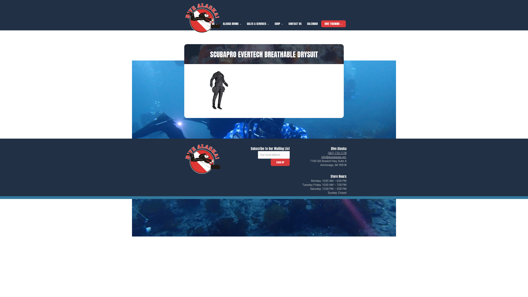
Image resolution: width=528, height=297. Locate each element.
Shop (277, 24)
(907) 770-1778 (337, 153)
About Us (209, 24)
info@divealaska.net (333, 157)
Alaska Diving (230, 24)
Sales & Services (256, 24)
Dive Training (332, 24)
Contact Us (295, 24)
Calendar (312, 24)
